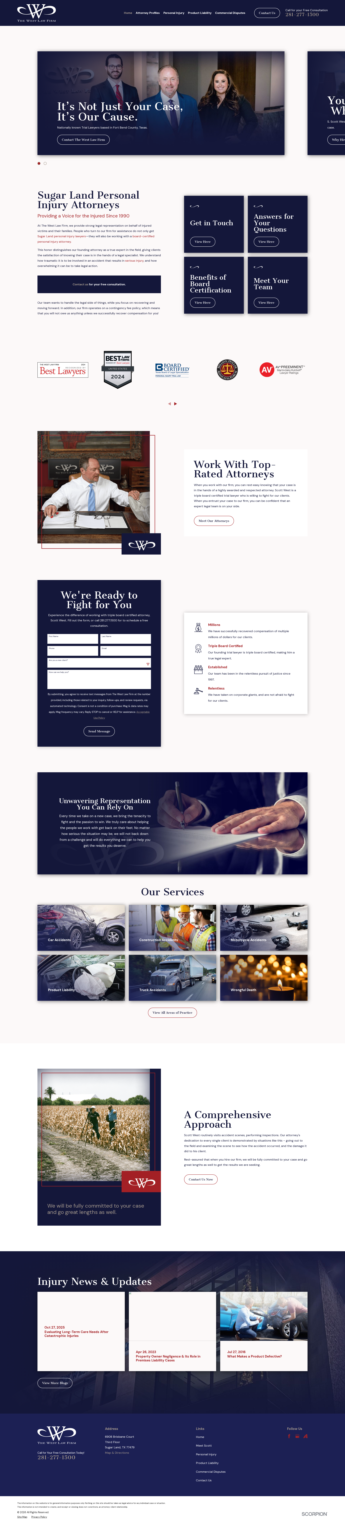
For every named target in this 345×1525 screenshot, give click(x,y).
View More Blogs (55, 1383)
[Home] (36, 13)
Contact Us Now (201, 1179)
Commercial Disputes (211, 1472)
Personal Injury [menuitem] (173, 13)
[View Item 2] (45, 163)
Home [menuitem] (128, 13)
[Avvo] (305, 1436)
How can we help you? (59, 672)
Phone (51, 648)
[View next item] (175, 403)
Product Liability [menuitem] (200, 13)
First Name (53, 636)
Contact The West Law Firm (83, 140)
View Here (203, 242)
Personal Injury (206, 1454)
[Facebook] (289, 1436)
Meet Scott (204, 1446)
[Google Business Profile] (297, 1436)
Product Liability (207, 1463)
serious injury (134, 261)
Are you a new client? (58, 660)
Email (104, 648)
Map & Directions (117, 1453)
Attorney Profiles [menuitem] (148, 13)
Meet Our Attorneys (214, 521)
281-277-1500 (302, 14)
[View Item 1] (38, 163)
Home (200, 1437)
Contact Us (267, 13)
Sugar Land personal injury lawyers (61, 236)
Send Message (99, 731)
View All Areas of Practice (172, 1013)
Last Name (106, 636)
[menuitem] (22, 1517)
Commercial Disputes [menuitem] (230, 13)
